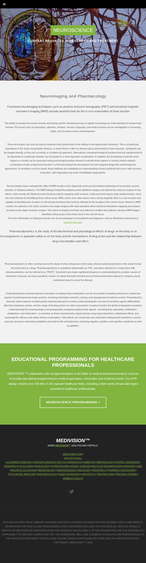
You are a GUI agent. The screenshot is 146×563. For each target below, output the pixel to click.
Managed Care (133, 466)
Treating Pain (105, 474)
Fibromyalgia (104, 462)
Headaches (41, 466)
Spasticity (88, 474)
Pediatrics (100, 470)
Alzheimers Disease (18, 462)
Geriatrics (11, 466)
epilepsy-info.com (73, 222)
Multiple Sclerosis (23, 470)
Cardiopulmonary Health (49, 462)
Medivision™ (73, 440)
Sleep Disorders (69, 474)
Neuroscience (66, 470)
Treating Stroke (126, 474)
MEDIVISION (76, 542)
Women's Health (73, 478)
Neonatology (47, 470)
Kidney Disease (80, 466)
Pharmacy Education (122, 470)
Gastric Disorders (127, 462)
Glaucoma (26, 466)
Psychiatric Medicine (22, 474)
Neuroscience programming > (73, 402)
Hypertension (60, 466)
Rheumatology (47, 474)
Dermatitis (75, 462)
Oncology (84, 470)
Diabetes (89, 462)
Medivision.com (72, 454)
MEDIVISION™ (63, 445)
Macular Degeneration (107, 466)
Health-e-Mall (73, 458)
